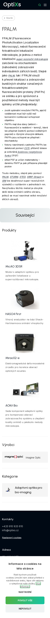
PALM (11, 75)
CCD (26, 148)
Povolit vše (25, 600)
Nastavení (25, 592)
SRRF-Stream (34, 176)
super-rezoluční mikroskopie (32, 59)
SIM (4, 180)
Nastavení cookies (11, 537)
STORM (14, 176)
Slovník (9, 18)
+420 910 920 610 (12, 526)
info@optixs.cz (10, 530)
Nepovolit (25, 608)
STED (22, 176)
